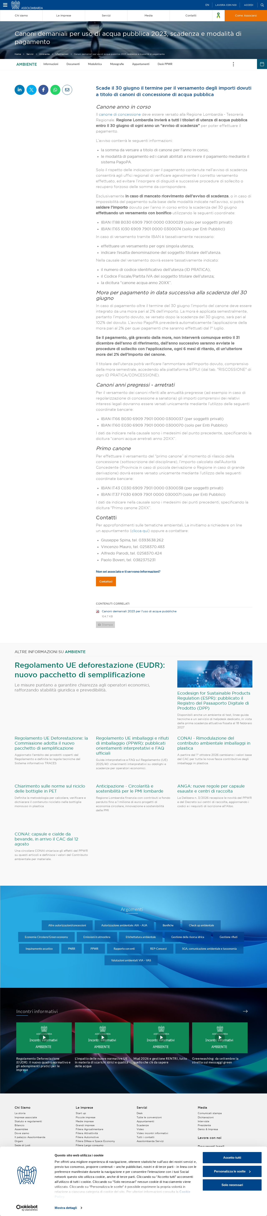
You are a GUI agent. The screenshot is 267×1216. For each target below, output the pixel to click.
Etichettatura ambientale (141, 937)
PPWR (94, 948)
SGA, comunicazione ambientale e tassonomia (209, 948)
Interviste (203, 1121)
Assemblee (21, 1129)
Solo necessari (232, 1185)
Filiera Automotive (87, 1137)
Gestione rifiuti (228, 937)
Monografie (117, 64)
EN (207, 5)
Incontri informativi (37, 1011)
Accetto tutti (232, 1157)
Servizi (30, 54)
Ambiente (44, 54)
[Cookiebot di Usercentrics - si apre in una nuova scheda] (27, 1208)
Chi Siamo (22, 1107)
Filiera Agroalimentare (89, 1129)
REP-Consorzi (158, 948)
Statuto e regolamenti (28, 1121)
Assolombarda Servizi (150, 1141)
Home (18, 54)
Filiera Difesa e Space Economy (95, 1141)
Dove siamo (22, 1133)
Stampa (107, 624)
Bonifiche (168, 925)
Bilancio (19, 1125)
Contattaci (105, 581)
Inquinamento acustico (39, 948)
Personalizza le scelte (230, 1171)
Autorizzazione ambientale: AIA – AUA (124, 925)
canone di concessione (120, 114)
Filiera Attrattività (87, 1133)
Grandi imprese (85, 1125)
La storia (20, 1113)
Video (140, 1129)
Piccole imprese (85, 1117)
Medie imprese (85, 1121)
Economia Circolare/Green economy (46, 937)
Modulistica (95, 64)
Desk (140, 1113)
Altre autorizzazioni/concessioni (67, 925)
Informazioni (61, 54)
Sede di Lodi (22, 1145)
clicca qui (139, 531)
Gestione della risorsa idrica (187, 937)
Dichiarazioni (206, 1117)
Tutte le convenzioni (149, 1117)
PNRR (71, 948)
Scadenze (143, 1125)
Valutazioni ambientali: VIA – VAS (131, 960)
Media (202, 1107)
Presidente (204, 1125)
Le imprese (84, 1107)
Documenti (73, 64)
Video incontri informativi (152, 1133)
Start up (81, 1113)
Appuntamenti (140, 64)
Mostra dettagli (66, 1208)
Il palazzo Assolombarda (30, 1137)
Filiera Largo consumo (89, 1145)
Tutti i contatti (145, 1137)
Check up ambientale (201, 925)
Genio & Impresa (208, 1129)
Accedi (248, 5)
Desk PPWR (165, 64)
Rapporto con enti (124, 948)
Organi (19, 1141)
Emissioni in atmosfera (96, 937)
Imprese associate (26, 1117)
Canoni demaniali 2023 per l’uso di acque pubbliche (139, 611)
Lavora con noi (226, 5)
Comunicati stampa (210, 1113)
